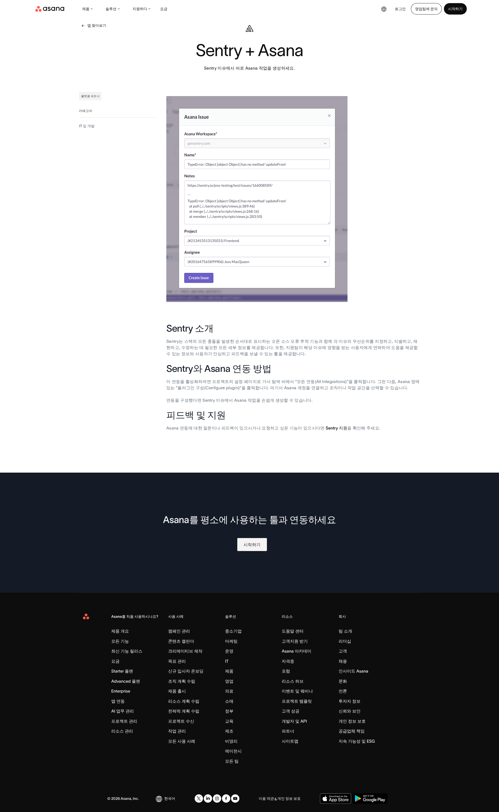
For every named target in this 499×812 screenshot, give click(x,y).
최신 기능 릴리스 (126, 651)
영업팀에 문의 (426, 9)
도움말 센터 (293, 631)
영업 (229, 681)
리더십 (345, 641)
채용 (343, 661)
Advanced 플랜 (125, 681)
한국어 (169, 798)
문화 (343, 681)
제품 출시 (177, 691)
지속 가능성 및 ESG (357, 741)
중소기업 (233, 631)
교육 (229, 721)
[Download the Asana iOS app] (335, 798)
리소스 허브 (293, 681)
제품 (85, 9)
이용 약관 (266, 798)
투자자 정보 (349, 701)
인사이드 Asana (353, 671)
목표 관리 (177, 661)
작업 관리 (177, 731)
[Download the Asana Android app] (370, 798)
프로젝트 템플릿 (297, 701)
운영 (229, 651)
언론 (343, 691)
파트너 (288, 731)
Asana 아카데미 (296, 651)
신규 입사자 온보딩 (185, 671)
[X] (199, 798)
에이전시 (233, 751)
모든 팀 (232, 761)
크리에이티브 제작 (185, 651)
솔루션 (111, 9)
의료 (229, 691)
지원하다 (140, 9)
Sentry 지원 (336, 428)
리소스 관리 (122, 731)
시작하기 (455, 9)
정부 (229, 711)
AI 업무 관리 (122, 711)
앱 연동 (118, 701)
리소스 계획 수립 (183, 701)
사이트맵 (290, 741)
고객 (343, 651)
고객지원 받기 (295, 641)
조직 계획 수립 (181, 681)
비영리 (231, 741)
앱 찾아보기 (96, 25)
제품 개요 (120, 631)
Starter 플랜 (122, 671)
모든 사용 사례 (181, 741)
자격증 (288, 661)
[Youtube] (235, 798)
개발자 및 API (294, 721)
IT (226, 661)
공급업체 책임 (352, 731)
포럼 (286, 671)
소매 (229, 701)
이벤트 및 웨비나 (297, 691)
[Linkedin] (208, 798)
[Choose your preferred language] (384, 9)
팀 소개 (345, 631)
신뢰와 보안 (349, 711)
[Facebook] (226, 798)
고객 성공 (290, 711)
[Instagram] (217, 798)
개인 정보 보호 (352, 721)
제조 (229, 731)
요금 (163, 9)
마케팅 (231, 641)
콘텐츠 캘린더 (181, 641)
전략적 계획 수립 (183, 711)
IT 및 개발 (87, 126)
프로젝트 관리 (124, 721)
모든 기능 (120, 641)
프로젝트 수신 (181, 721)
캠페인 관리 (179, 631)
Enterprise (120, 691)
